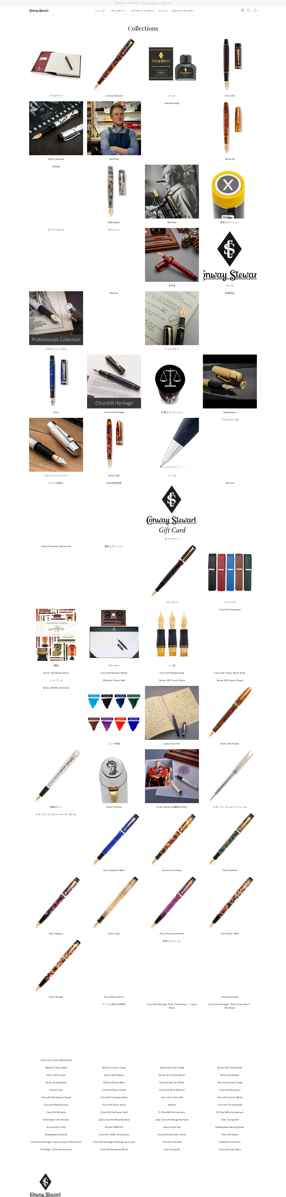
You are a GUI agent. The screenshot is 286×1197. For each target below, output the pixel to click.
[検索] (249, 10)
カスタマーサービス (182, 10)
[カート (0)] (255, 10)
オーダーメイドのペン (143, 10)
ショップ (99, 10)
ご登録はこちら (172, 3)
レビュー (163, 10)
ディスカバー (118, 10)
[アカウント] (242, 10)
